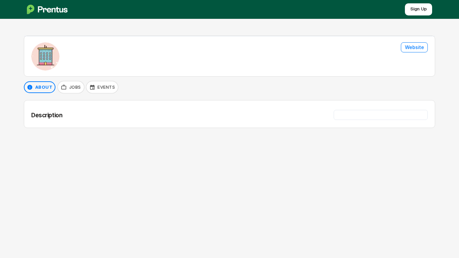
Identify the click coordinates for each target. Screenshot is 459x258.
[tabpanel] (229, 114)
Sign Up (418, 9)
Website (414, 47)
